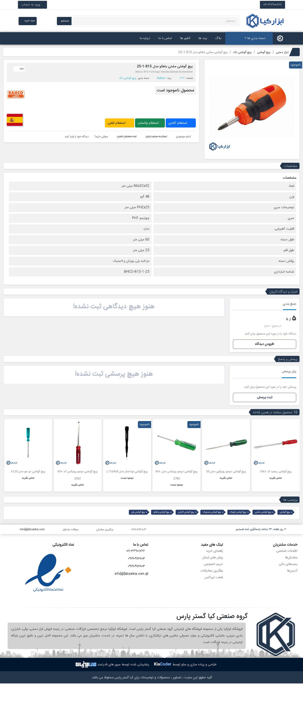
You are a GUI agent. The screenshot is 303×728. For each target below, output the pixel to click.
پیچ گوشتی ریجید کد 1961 (275, 471)
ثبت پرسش (264, 397)
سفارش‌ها (291, 557)
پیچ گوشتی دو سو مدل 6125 (28, 471)
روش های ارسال (212, 557)
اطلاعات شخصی (286, 551)
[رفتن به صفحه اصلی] (280, 38)
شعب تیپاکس (213, 577)
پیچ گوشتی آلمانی (186, 512)
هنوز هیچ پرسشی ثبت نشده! (114, 374)
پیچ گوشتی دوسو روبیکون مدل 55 (226, 471)
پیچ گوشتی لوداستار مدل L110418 (127, 471)
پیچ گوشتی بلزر (138, 512)
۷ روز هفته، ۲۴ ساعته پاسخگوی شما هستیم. (260, 529)
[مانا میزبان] (86, 664)
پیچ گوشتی (285, 512)
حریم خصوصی (213, 564)
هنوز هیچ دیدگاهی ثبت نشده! (114, 306)
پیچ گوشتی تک (127, 78)
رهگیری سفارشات (212, 570)
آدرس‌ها (292, 570)
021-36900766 (272, 4)
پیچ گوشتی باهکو (161, 512)
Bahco (161, 78)
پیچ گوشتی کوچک (238, 512)
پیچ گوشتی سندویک (212, 512)
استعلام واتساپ (149, 123)
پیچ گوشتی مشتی (263, 512)
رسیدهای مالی (288, 564)
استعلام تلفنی (117, 123)
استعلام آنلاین (178, 123)
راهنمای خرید (214, 551)
